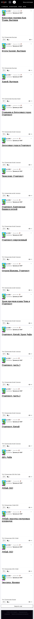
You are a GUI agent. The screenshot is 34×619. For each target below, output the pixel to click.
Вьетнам (14, 37)
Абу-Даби (7, 457)
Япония (14, 599)
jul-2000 (8, 11)
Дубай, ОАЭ (7, 488)
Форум (20, 6)
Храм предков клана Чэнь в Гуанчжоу (16, 302)
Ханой (18, 98)
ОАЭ (13, 474)
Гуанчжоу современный (14, 240)
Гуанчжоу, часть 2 (11, 396)
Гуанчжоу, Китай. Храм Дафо (17, 334)
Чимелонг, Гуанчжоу (13, 176)
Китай (13, 131)
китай (13, 193)
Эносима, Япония (11, 582)
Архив (24, 6)
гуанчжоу (18, 162)
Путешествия (8, 37)
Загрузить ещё (18, 606)
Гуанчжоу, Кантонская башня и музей (13, 208)
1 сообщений (4, 6)
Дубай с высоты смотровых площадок (16, 519)
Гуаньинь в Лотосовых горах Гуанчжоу (16, 113)
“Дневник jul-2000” (17, 13)
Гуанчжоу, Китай (11, 426)
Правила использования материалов (20, 614)
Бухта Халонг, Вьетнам (14, 51)
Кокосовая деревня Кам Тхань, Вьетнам (14, 19)
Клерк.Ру (15, 612)
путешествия (8, 193)
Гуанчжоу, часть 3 (11, 365)
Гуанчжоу (18, 131)
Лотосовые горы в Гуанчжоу (16, 145)
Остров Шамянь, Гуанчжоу (15, 270)
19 (8, 507)
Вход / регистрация (28, 2)
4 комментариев (13, 6)
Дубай (13, 505)
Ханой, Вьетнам (10, 81)
